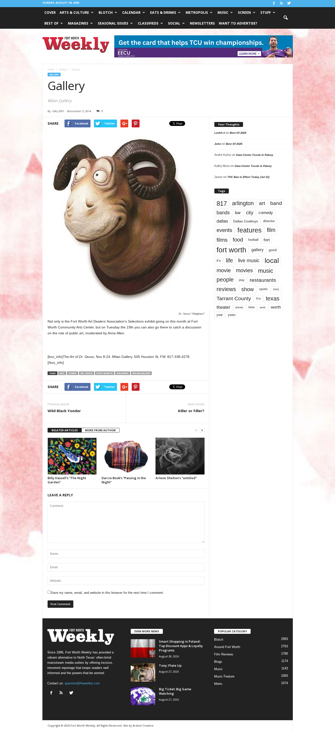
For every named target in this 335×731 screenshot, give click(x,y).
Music (223, 12)
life (229, 260)
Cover (50, 12)
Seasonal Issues (113, 23)
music (265, 270)
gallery (257, 249)
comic (73, 373)
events (224, 230)
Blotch (106, 12)
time (251, 307)
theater (223, 307)
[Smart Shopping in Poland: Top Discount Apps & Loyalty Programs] (143, 648)
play (242, 280)
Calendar (131, 12)
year (220, 315)
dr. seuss (86, 373)
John (217, 143)
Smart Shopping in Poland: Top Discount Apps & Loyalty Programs (181, 645)
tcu (258, 298)
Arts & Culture (74, 12)
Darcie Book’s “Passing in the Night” (124, 480)
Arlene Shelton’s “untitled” (176, 478)
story (276, 289)
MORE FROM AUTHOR (100, 430)
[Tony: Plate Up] (143, 672)
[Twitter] (289, 3)
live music (248, 260)
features (249, 230)
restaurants (263, 280)
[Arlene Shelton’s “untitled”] (180, 456)
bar (238, 212)
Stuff (265, 12)
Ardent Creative (143, 725)
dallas (222, 221)
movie (224, 270)
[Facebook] (274, 3)
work (263, 307)
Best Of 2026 (238, 132)
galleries (123, 373)
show (247, 289)
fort (267, 240)
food (238, 240)
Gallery (54, 74)
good (273, 250)
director (269, 221)
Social (174, 23)
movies (244, 270)
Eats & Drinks (163, 12)
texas (273, 298)
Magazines (78, 23)
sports (263, 289)
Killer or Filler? (191, 410)
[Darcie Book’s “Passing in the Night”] (126, 456)
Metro (218, 684)
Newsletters (202, 23)
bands (223, 212)
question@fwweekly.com (82, 683)
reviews (226, 289)
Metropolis (197, 12)
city (249, 212)
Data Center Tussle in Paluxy (254, 154)
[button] (285, 18)
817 (222, 203)
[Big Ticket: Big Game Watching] (143, 696)
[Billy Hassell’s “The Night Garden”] (72, 456)
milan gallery (141, 373)
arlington (243, 203)
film (271, 230)
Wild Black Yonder (64, 410)
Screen (244, 12)
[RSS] (281, 3)
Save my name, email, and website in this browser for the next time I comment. (107, 593)
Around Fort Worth (227, 647)
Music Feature (224, 676)
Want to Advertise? (238, 23)
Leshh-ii (219, 132)
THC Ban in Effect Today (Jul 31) (248, 177)
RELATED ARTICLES (65, 430)
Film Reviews (223, 654)
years (232, 315)
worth (276, 307)
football (253, 240)
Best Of (51, 23)
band (276, 203)
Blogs (218, 661)
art (62, 373)
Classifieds (148, 23)
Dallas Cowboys (245, 221)
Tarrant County (234, 298)
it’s (219, 260)
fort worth (105, 373)
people (225, 280)
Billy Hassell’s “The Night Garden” (67, 480)
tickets (239, 307)
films (222, 240)
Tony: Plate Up (170, 665)
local (272, 260)
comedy (265, 212)
